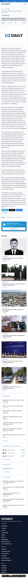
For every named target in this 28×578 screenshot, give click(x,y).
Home (2, 9)
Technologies (4, 532)
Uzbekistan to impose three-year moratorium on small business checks (13, 481)
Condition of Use (5, 551)
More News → (6, 440)
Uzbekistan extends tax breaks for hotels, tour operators (14, 506)
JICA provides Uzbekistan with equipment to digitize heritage (13, 500)
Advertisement (5, 558)
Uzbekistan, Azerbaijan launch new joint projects (12, 417)
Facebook (20, 210)
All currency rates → (7, 459)
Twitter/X (12, 210)
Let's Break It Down (22, 1)
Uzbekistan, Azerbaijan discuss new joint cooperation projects (12, 423)
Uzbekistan (7, 9)
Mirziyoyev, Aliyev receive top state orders (13, 406)
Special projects (13, 1)
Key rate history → (7, 471)
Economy (3, 528)
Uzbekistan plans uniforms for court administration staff (11, 494)
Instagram (4, 567)
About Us (3, 549)
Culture (3, 535)
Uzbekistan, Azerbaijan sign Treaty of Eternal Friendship (13, 400)
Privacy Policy (5, 553)
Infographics (6, 1)
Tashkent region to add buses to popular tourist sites (12, 411)
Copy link (5, 212)
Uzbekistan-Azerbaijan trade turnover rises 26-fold (14, 435)
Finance (3, 530)
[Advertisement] (14, 576)
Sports (3, 537)
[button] (22, 4)
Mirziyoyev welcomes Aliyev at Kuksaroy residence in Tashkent (12, 429)
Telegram (5, 210)
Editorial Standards (6, 560)
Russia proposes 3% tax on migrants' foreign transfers (13, 487)
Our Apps (3, 555)
